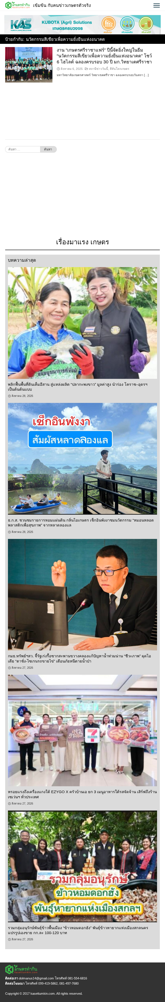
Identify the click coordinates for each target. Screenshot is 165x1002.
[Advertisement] (82, 198)
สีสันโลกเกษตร (119, 68)
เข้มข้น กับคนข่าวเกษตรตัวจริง (62, 5)
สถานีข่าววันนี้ (98, 68)
